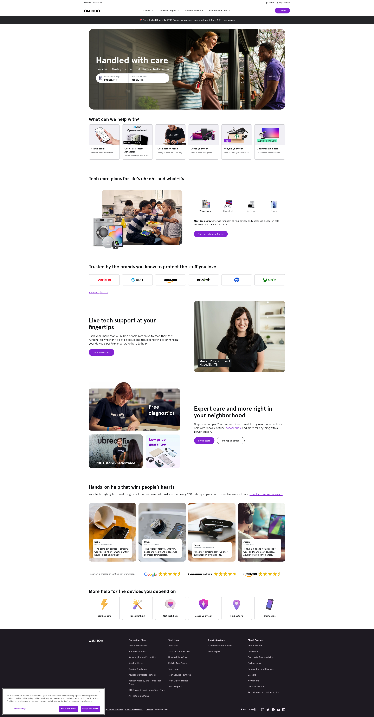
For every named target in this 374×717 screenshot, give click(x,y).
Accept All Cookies (90, 708)
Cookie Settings (19, 708)
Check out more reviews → (266, 494)
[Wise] (252, 709)
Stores (271, 2)
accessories (233, 428)
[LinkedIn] (283, 709)
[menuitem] (148, 10)
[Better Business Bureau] (243, 709)
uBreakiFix (98, 2)
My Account (284, 2)
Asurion (87, 2)
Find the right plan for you (211, 234)
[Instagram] (262, 709)
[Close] (100, 691)
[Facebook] (273, 709)
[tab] (205, 206)
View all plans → (98, 292)
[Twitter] (267, 709)
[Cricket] (203, 279)
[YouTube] (278, 709)
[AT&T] (137, 279)
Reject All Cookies (68, 708)
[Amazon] (170, 279)
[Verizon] (104, 279)
